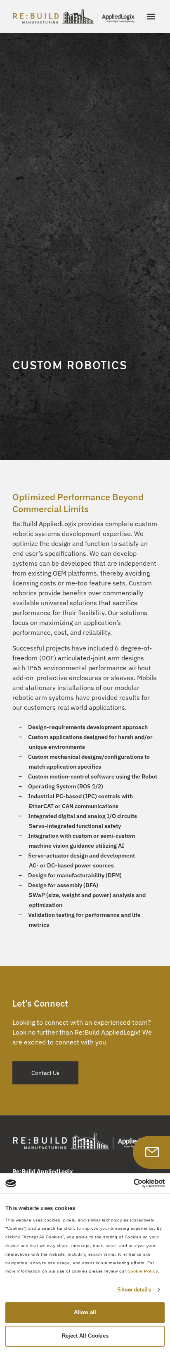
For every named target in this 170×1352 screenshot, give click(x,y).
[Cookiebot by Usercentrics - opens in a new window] (128, 1183)
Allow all (85, 1312)
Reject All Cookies (85, 1336)
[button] (151, 16)
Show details (134, 1290)
